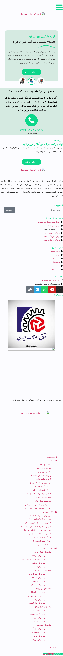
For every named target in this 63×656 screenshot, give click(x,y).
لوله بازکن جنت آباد (38, 578)
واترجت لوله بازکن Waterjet (41, 475)
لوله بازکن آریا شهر (38, 581)
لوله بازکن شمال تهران (42, 552)
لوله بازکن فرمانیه (38, 563)
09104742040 (31, 130)
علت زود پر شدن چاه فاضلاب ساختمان (37, 530)
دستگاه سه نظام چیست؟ (42, 541)
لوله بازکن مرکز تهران (43, 588)
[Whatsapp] (44, 289)
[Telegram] (37, 289)
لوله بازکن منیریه (39, 618)
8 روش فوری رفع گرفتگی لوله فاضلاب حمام (35, 527)
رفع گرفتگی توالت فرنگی (42, 490)
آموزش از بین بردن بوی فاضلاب (39, 516)
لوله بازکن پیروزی (38, 639)
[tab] (41, 81)
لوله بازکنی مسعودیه (37, 632)
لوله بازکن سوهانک (38, 556)
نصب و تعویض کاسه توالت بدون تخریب (37, 505)
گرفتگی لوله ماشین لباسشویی (40, 534)
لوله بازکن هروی (39, 621)
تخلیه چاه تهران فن (44, 472)
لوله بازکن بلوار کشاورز (36, 603)
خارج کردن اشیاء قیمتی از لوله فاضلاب (37, 508)
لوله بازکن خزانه (39, 636)
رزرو (55, 643)
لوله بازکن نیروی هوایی (37, 614)
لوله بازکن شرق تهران (43, 607)
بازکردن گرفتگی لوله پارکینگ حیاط (38, 494)
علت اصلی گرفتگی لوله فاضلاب (39, 519)
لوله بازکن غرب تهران (43, 570)
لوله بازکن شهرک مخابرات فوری (33, 559)
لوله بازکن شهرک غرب (37, 574)
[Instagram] (59, 289)
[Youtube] (52, 289)
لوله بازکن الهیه (39, 567)
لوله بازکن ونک (40, 599)
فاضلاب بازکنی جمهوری (36, 596)
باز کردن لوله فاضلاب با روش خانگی (38, 523)
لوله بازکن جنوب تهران (43, 625)
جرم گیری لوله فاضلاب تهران (40, 483)
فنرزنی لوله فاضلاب (44, 464)
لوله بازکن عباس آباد (37, 592)
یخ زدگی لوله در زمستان (42, 537)
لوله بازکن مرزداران (38, 585)
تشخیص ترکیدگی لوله (43, 501)
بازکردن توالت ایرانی (43, 479)
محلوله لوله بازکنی (44, 545)
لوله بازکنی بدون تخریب (42, 497)
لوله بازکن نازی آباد (38, 629)
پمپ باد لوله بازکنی (44, 468)
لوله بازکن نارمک (39, 610)
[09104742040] (31, 120)
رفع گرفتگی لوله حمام (43, 486)
